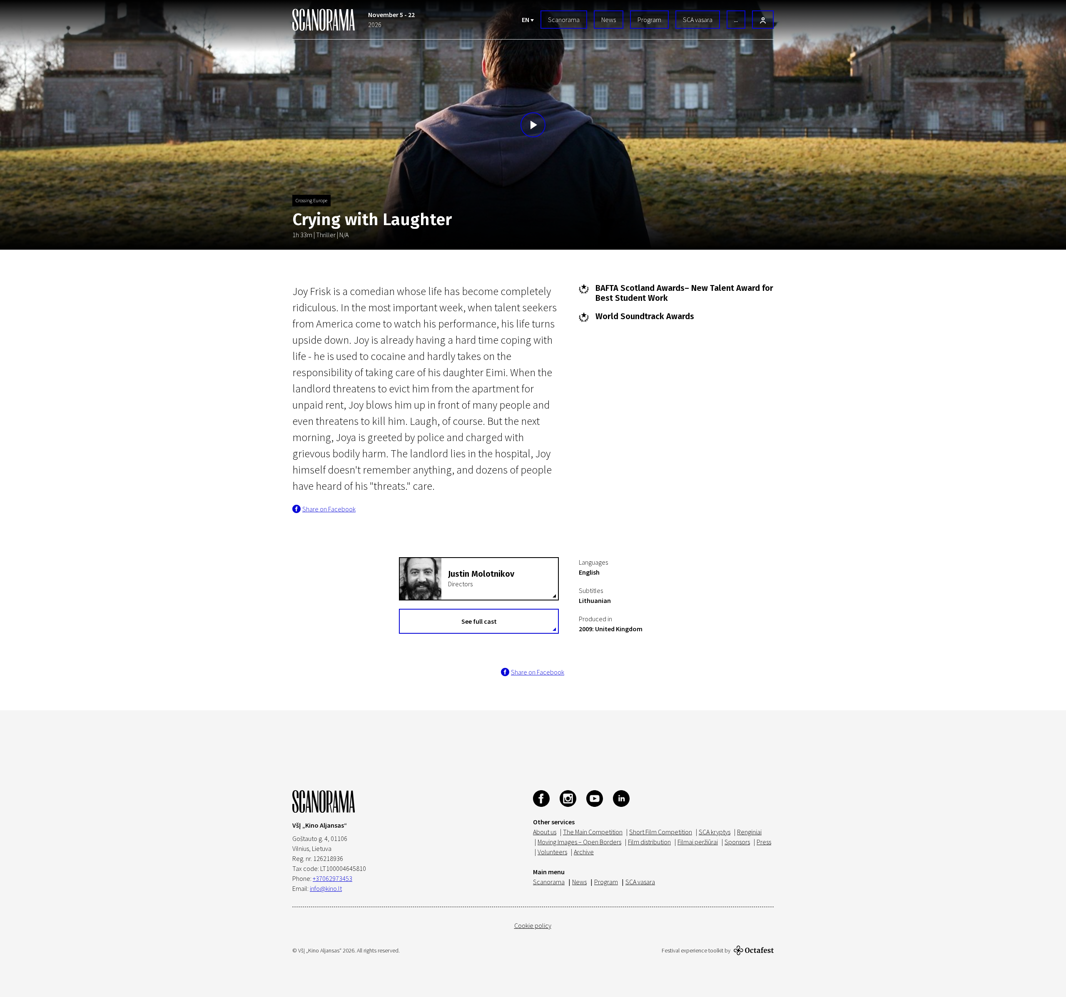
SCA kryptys (714, 832)
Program (649, 19)
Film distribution (649, 842)
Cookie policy (532, 925)
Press (764, 842)
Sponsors (737, 842)
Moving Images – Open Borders (579, 842)
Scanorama (564, 19)
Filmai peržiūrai (697, 842)
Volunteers (552, 852)
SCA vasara (697, 19)
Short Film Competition (660, 832)
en (526, 19)
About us (544, 832)
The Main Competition (593, 832)
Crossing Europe (311, 200)
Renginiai (749, 832)
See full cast (479, 621)
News (608, 19)
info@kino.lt (326, 888)
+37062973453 (332, 878)
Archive (584, 852)
